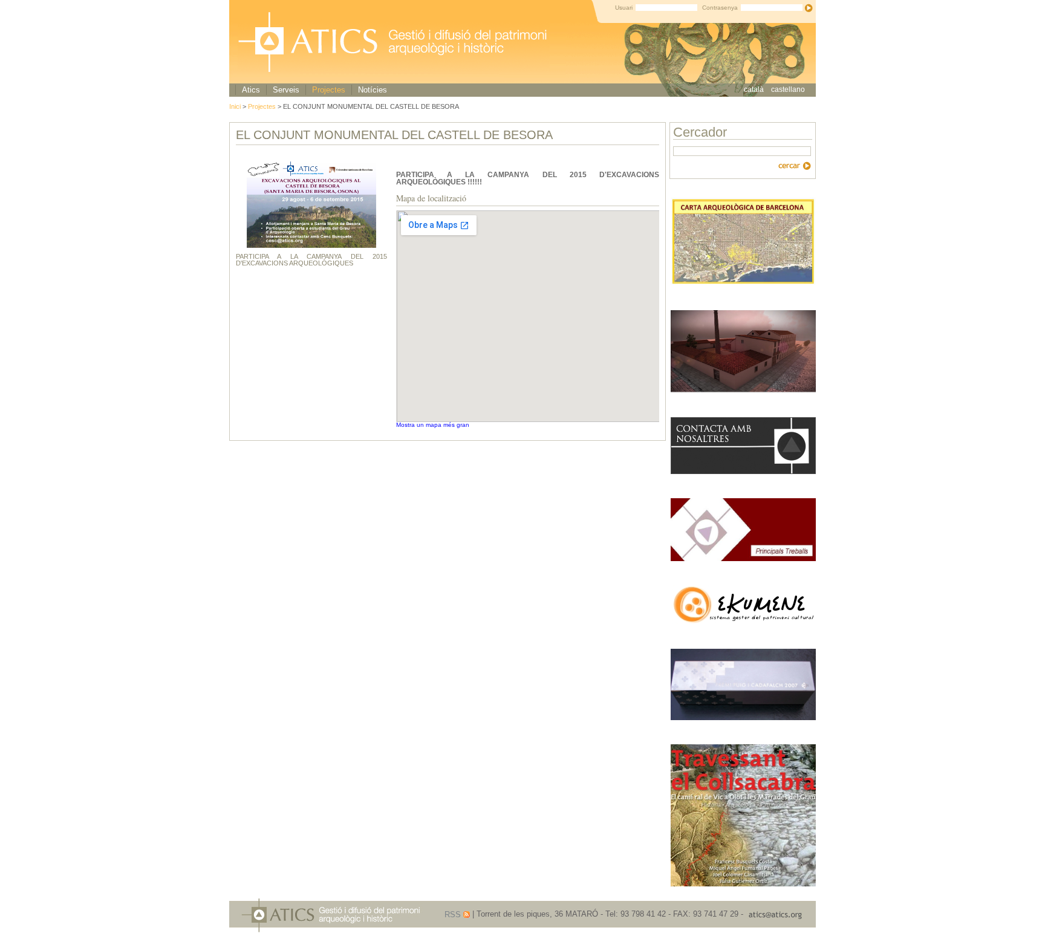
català (754, 89)
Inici (236, 106)
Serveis (286, 90)
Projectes (328, 90)
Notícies (372, 90)
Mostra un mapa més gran (432, 424)
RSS (452, 914)
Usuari (624, 7)
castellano (788, 89)
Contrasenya (720, 7)
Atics (251, 90)
